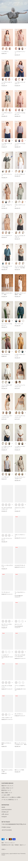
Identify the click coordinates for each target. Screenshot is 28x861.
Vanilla (3, 412)
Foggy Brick (19, 652)
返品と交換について (7, 792)
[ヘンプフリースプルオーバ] (20, 129)
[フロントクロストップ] (20, 524)
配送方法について (6, 790)
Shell (19, 382)
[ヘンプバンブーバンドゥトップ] (20, 402)
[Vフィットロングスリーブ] (7, 555)
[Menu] (2, 3)
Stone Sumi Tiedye (9, 232)
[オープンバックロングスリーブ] (7, 610)
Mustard (6, 320)
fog (6, 621)
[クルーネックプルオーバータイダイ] (20, 641)
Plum (9, 320)
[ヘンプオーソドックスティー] (20, 68)
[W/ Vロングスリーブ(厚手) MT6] (20, 283)
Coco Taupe (22, 474)
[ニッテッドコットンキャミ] (7, 524)
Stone (16, 201)
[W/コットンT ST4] (20, 759)
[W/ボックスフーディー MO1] (7, 283)
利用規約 (17, 844)
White (16, 171)
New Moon (19, 48)
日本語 (3, 849)
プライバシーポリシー (10, 842)
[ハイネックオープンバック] (20, 340)
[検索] (22, 3)
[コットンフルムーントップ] (7, 191)
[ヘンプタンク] (7, 463)
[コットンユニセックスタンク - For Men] (20, 252)
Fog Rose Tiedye (6, 232)
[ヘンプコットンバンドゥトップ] (20, 371)
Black (22, 79)
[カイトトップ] (20, 610)
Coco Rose (19, 171)
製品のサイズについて (7, 785)
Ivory (19, 79)
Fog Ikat (6, 351)
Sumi (9, 382)
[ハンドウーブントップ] (7, 160)
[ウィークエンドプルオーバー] (7, 309)
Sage (9, 48)
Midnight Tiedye (16, 504)
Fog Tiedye (6, 382)
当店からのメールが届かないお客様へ (11, 797)
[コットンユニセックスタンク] (20, 221)
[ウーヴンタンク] (7, 582)
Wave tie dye (3, 652)
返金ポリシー (23, 844)
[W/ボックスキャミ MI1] (7, 732)
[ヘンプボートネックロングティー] (7, 432)
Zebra (9, 171)
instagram (4, 816)
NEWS (3, 807)
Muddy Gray (22, 652)
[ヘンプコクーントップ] (20, 37)
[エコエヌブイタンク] (20, 555)
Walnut (22, 443)
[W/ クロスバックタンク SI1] (7, 759)
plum (9, 621)
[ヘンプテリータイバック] (7, 99)
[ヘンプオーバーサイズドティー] (20, 432)
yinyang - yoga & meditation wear (12, 853)
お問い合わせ (5, 814)
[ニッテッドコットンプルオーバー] (20, 463)
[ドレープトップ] (20, 309)
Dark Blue (16, 682)
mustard (3, 714)
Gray (19, 682)
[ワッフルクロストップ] (20, 582)
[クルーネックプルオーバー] (7, 671)
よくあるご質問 (6, 795)
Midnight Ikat (9, 351)
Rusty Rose (16, 382)
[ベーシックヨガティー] (20, 671)
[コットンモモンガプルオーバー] (7, 371)
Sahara (6, 171)
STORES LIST (5, 812)
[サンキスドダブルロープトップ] (7, 493)
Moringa (9, 412)
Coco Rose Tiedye (19, 504)
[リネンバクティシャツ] (20, 191)
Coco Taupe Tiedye (22, 504)
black (6, 714)
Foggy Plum (16, 652)
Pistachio (16, 621)
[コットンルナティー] (7, 221)
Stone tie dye (9, 652)
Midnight (22, 171)
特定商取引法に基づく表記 (8, 844)
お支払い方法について (7, 788)
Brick (3, 682)
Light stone (22, 621)
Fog (3, 48)
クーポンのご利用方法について (10, 799)
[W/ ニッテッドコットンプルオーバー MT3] (20, 732)
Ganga (3, 171)
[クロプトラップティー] (20, 493)
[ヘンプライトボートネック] (7, 68)
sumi (3, 621)
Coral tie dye (6, 652)
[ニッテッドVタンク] (20, 160)
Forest (9, 443)
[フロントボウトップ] (7, 703)
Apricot (16, 48)
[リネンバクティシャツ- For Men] (7, 252)
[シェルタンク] (7, 641)
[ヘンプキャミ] (7, 37)
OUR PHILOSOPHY (7, 809)
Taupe (16, 412)
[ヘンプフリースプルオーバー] (20, 99)
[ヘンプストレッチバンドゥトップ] (7, 402)
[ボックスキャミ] (7, 340)
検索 (3, 842)
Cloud (6, 48)
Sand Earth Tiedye (16, 232)
